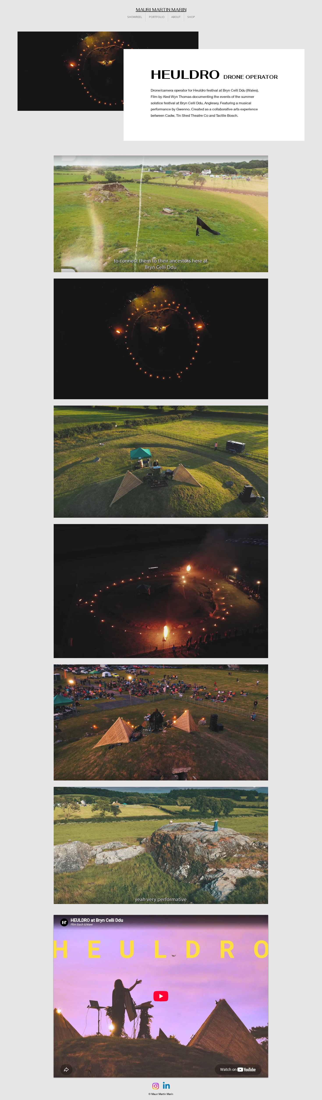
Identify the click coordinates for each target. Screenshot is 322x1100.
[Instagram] (155, 1086)
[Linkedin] (166, 1086)
